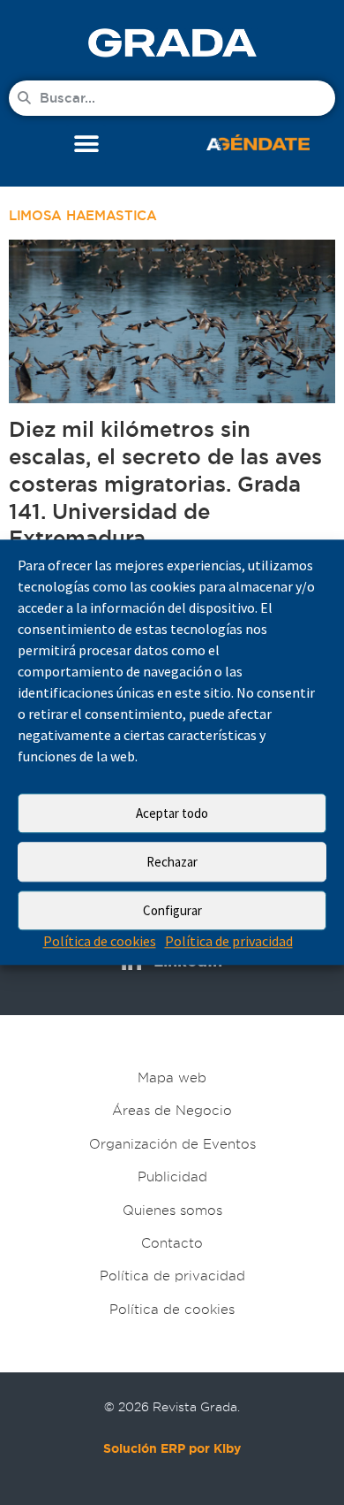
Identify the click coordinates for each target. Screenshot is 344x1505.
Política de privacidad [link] (229, 941)
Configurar (172, 910)
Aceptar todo (172, 813)
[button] (86, 144)
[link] (172, 42)
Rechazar (172, 861)
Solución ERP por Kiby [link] (172, 1448)
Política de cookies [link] (99, 941)
